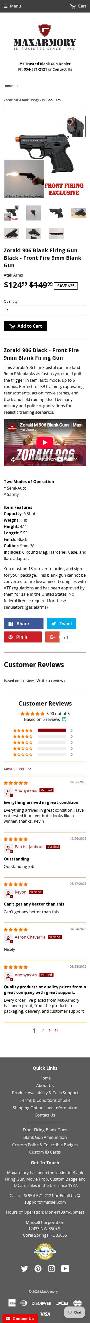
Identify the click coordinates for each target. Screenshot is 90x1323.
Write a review (49, 680)
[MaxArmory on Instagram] (51, 1270)
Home (8, 85)
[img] (16, 783)
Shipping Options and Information (45, 1108)
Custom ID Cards (45, 1152)
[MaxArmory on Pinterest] (38, 1270)
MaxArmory (49, 1291)
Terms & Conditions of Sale (45, 1100)
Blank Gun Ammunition (45, 1137)
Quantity (11, 301)
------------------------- (45, 1122)
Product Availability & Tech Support (45, 1092)
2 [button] (43, 1030)
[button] (23, 730)
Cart (81, 6)
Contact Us (62, 69)
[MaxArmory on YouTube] (65, 1270)
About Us (45, 1085)
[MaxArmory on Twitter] (24, 1270)
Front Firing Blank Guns (45, 1130)
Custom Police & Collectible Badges (45, 1145)
